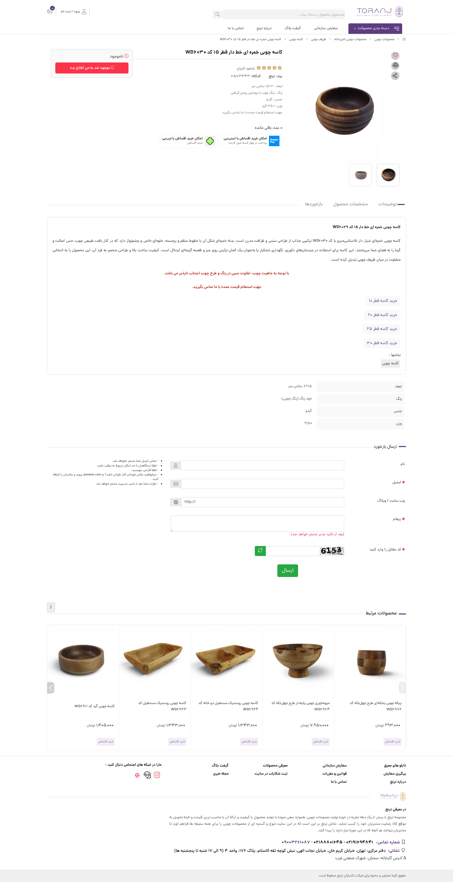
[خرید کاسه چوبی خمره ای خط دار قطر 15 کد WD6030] (226, 796)
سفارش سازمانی (326, 28)
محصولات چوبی (384, 39)
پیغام (397, 519)
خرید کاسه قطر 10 (383, 301)
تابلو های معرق (395, 766)
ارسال (288, 571)
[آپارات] (137, 776)
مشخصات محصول (350, 204)
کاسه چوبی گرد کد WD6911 (94, 706)
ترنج (272, 76)
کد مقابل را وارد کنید (385, 550)
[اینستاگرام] (157, 775)
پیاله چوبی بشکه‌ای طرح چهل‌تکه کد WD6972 (376, 706)
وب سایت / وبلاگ (391, 501)
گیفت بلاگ (293, 28)
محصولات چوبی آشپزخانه (350, 39)
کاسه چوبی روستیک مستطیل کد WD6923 (162, 706)
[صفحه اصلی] (404, 39)
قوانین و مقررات (334, 774)
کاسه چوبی (296, 39)
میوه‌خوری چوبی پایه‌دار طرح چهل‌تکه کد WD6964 (300, 706)
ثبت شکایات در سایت (271, 774)
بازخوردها (314, 204)
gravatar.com (92, 474)
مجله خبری (221, 774)
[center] (217, 14)
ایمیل (396, 482)
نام (403, 464)
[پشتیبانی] (147, 775)
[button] (402, 688)
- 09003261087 (297, 842)
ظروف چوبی (318, 39)
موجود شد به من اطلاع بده (90, 68)
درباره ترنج (264, 28)
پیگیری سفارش (395, 774)
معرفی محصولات (275, 766)
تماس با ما (236, 28)
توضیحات (387, 204)
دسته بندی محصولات (373, 28)
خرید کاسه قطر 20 (382, 315)
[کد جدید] (260, 551)
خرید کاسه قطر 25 (381, 329)
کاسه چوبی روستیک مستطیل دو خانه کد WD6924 (228, 706)
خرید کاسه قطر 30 (382, 343)
